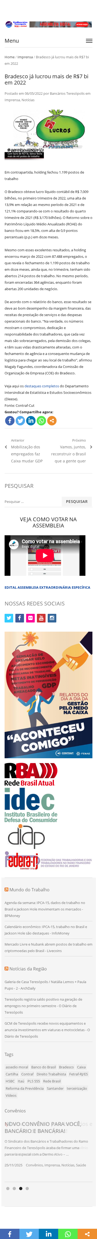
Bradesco (66, 1067)
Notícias (28, 99)
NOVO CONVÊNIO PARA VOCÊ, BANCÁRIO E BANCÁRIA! (43, 1127)
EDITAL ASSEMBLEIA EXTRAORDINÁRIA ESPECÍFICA (47, 587)
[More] (52, 420)
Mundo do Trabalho (29, 890)
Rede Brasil (52, 1081)
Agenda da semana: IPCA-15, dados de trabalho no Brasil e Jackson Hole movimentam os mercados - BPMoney (45, 909)
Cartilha (12, 1074)
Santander (55, 1088)
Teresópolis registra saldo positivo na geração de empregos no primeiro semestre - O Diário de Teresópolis (43, 1006)
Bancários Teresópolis (67, 93)
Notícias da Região (28, 969)
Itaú (21, 1081)
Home (10, 57)
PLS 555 (33, 1081)
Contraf (27, 1074)
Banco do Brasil (43, 1067)
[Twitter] (20, 420)
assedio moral (17, 1067)
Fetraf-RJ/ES (78, 1074)
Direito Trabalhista (51, 1074)
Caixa (81, 1067)
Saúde (81, 1165)
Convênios (34, 1165)
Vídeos (11, 1095)
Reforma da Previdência (25, 1088)
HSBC (10, 1081)
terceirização (77, 1088)
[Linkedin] (31, 420)
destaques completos (42, 386)
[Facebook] (10, 420)
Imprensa (25, 57)
